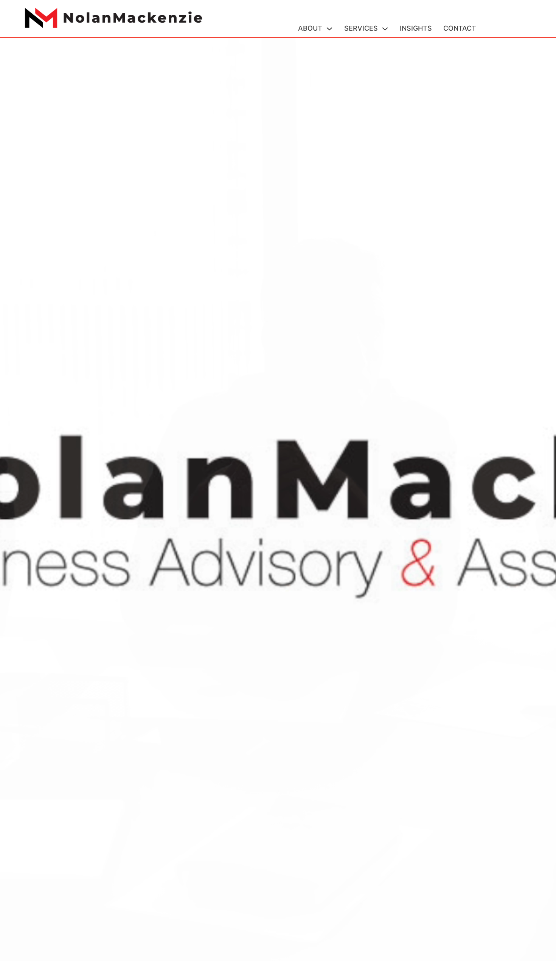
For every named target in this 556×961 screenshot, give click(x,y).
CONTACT (459, 28)
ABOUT (310, 28)
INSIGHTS (416, 28)
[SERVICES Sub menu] (385, 28)
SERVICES (361, 28)
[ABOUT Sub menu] (329, 28)
